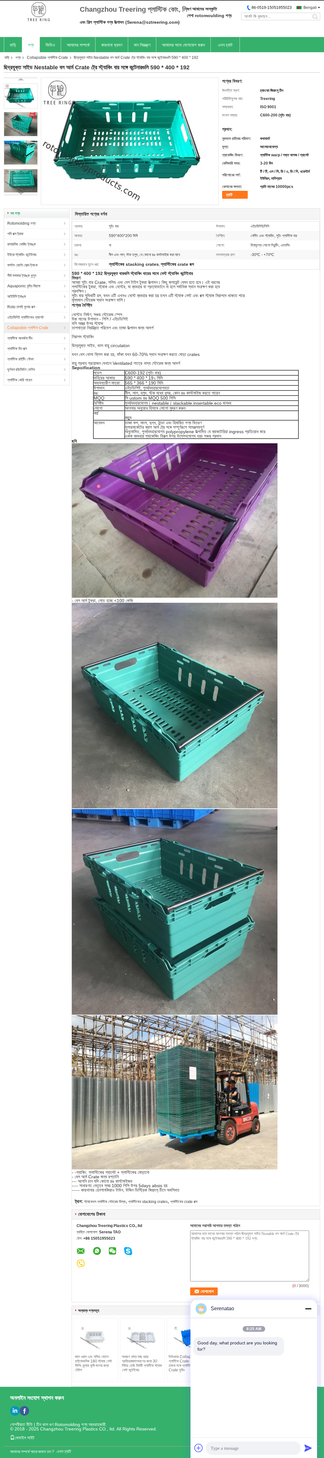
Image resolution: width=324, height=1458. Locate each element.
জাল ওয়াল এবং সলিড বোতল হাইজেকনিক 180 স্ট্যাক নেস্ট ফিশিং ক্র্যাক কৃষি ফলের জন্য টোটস (93, 1363)
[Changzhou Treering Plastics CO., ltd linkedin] (15, 1411)
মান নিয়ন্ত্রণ (142, 44)
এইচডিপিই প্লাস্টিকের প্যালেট (25, 317)
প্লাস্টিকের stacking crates (148, 1201)
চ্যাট (229, 194)
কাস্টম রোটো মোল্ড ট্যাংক (22, 265)
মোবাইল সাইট (24, 1437)
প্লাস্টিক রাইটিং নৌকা (20, 359)
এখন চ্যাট (225, 44)
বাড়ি (13, 44)
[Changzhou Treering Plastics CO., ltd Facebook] (24, 1411)
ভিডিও (50, 44)
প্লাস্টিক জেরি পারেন (19, 380)
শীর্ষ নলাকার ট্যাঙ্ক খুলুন (21, 275)
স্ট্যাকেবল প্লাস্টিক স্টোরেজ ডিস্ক (105, 1201)
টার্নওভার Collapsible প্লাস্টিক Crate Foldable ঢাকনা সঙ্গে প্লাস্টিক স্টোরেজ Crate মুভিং (187, 1363)
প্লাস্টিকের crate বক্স (183, 1201)
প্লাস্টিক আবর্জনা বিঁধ (19, 338)
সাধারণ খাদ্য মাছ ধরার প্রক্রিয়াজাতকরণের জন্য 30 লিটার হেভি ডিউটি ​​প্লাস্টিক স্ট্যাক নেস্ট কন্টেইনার (142, 1363)
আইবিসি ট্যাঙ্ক (16, 296)
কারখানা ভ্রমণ (111, 44)
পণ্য (31, 44)
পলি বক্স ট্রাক (15, 234)
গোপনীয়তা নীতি (21, 1424)
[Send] (308, 1448)
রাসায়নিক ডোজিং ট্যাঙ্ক (21, 244)
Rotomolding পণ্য (21, 223)
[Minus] (308, 1308)
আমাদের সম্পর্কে (78, 44)
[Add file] (198, 1448)
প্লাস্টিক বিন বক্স (17, 348)
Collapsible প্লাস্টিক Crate (47, 57)
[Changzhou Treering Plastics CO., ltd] (38, 12)
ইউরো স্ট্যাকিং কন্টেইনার (21, 254)
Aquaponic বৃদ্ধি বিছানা (23, 286)
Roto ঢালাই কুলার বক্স (21, 307)
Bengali (310, 7)
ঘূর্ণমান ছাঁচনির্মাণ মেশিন (21, 369)
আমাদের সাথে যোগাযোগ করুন (183, 44)
